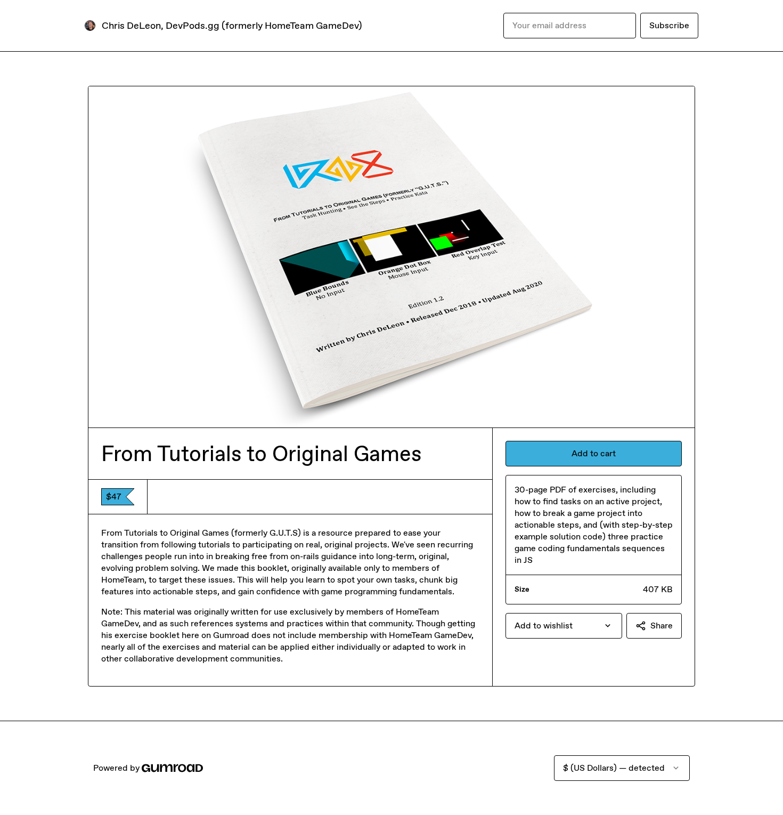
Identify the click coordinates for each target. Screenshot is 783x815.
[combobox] (563, 626)
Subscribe (669, 25)
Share (661, 625)
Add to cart (594, 453)
